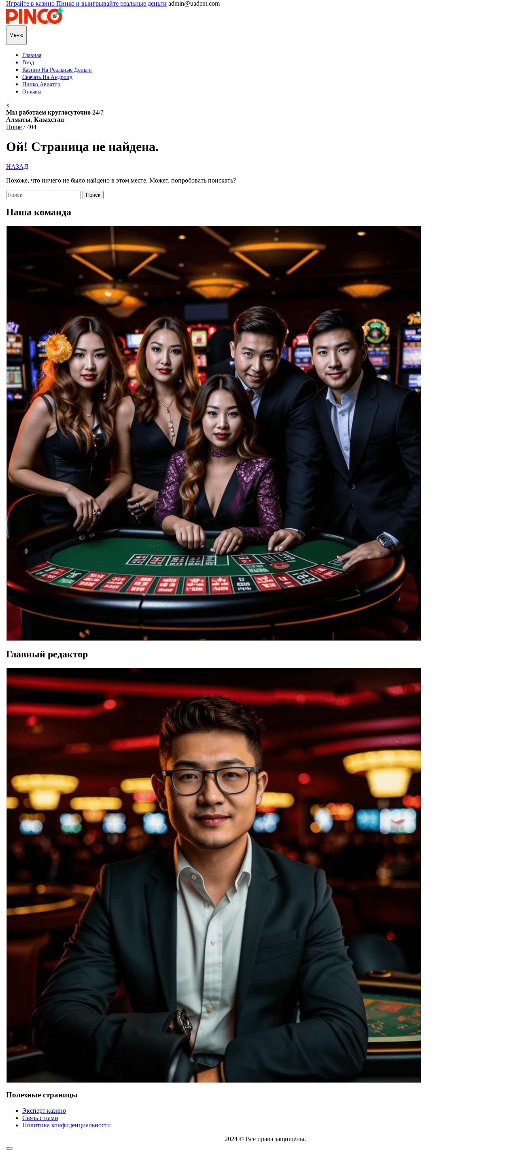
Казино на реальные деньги (57, 70)
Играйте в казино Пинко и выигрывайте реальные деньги (86, 3)
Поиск (93, 195)
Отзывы (31, 92)
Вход (28, 63)
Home (14, 126)
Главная (31, 55)
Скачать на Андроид (47, 77)
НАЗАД (17, 166)
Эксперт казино (44, 1110)
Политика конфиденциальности (66, 1125)
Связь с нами (40, 1117)
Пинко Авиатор (41, 84)
